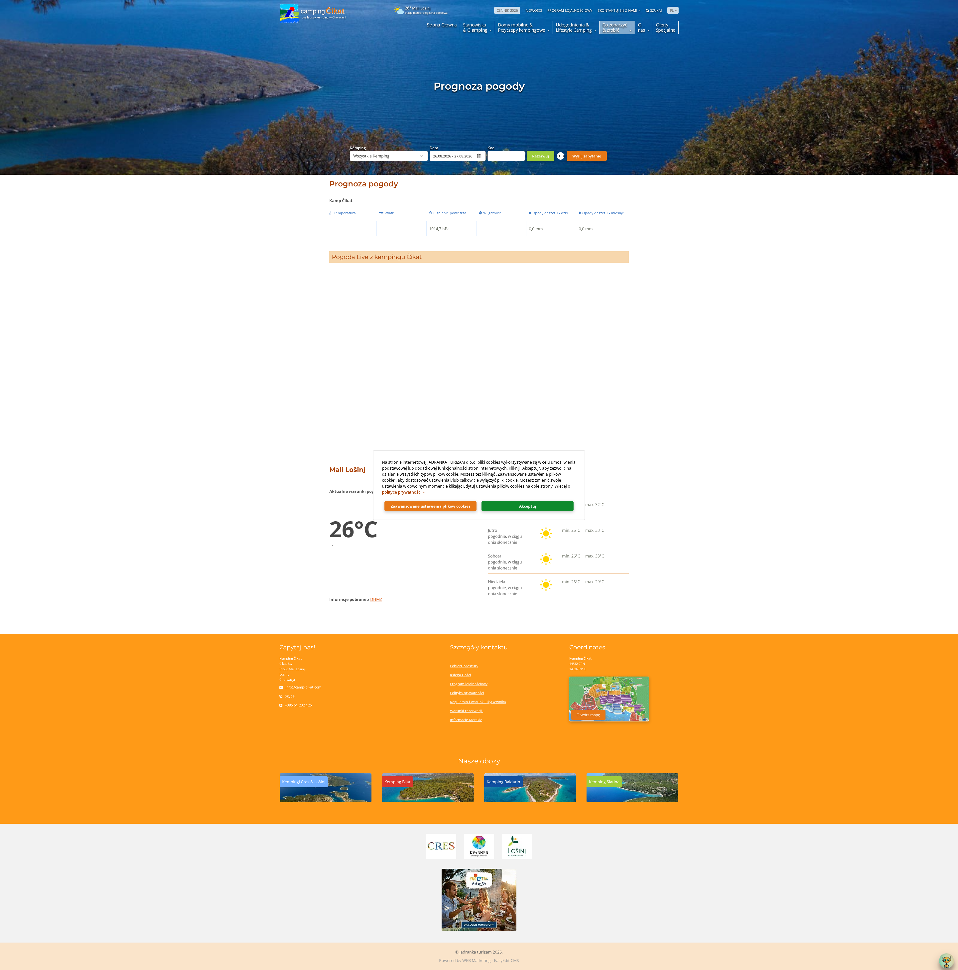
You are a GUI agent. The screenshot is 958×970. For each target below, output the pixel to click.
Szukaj (656, 10)
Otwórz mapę (588, 714)
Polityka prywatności (467, 693)
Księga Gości (460, 675)
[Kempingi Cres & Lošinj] (325, 801)
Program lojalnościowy (468, 684)
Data (434, 147)
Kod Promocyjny (497, 147)
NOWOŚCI (534, 10)
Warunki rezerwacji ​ (466, 710)
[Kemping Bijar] (428, 801)
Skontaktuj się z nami (617, 10)
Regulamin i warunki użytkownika (478, 701)
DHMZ (376, 599)
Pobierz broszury (464, 666)
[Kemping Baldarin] (530, 801)
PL (672, 10)
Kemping (358, 147)
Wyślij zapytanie (586, 155)
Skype (290, 696)
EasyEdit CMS (506, 960)
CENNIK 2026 (507, 10)
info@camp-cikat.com (303, 687)
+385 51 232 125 (298, 705)
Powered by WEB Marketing (465, 960)
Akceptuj (527, 506)
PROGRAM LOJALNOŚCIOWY (569, 10)
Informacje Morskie (466, 719)
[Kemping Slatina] (632, 801)
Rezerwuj (540, 155)
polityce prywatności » (403, 492)
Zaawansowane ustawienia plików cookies (430, 506)
